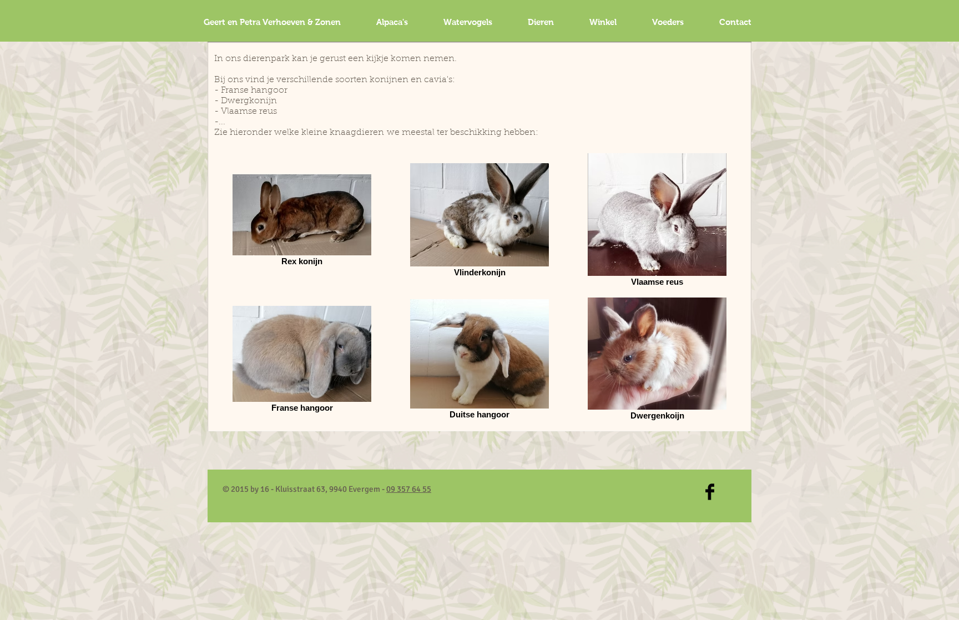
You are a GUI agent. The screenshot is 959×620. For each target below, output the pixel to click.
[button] (468, 22)
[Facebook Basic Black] (709, 491)
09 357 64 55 (408, 489)
